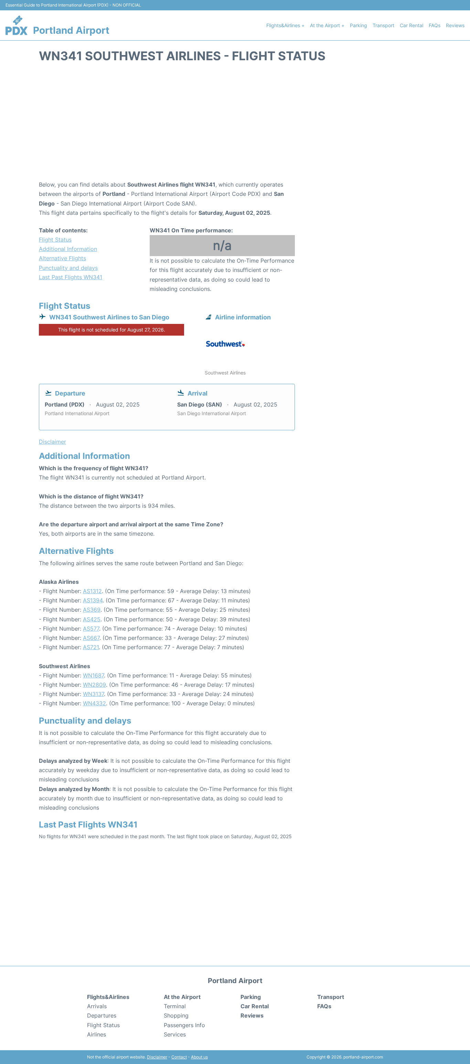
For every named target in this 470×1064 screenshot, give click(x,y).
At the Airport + (327, 25)
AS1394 (93, 600)
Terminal (175, 1006)
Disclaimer (157, 1057)
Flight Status (55, 239)
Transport (383, 25)
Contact (179, 1057)
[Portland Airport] (17, 25)
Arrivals (97, 1006)
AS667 (91, 637)
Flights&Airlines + (285, 25)
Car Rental (411, 25)
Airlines (96, 1034)
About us (199, 1057)
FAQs (434, 25)
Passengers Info (184, 1025)
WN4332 (94, 703)
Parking (358, 25)
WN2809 (94, 684)
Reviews (455, 25)
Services (175, 1034)
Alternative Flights (62, 258)
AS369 (91, 609)
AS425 (91, 619)
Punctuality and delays (68, 267)
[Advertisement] (235, 125)
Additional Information (68, 248)
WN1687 (93, 675)
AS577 (91, 628)
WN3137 (93, 694)
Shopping (176, 1015)
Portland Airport (71, 30)
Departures (101, 1015)
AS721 (91, 647)
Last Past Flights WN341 (70, 277)
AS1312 (92, 591)
